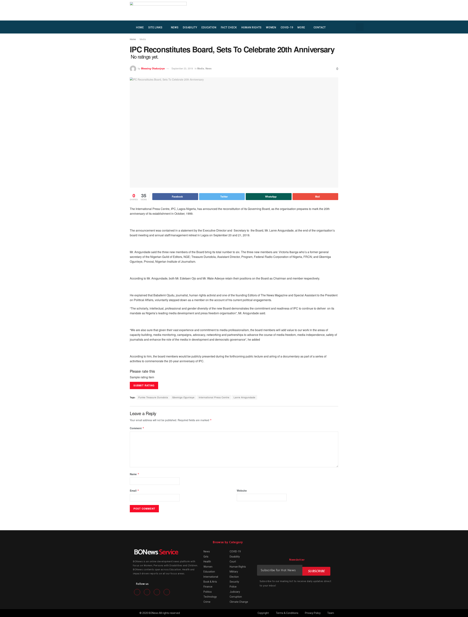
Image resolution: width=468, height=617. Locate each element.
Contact (320, 27)
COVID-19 (287, 27)
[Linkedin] (157, 592)
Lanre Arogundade (244, 397)
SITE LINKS (155, 27)
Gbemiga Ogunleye (183, 397)
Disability (190, 27)
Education (208, 27)
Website (242, 490)
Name (134, 474)
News (175, 27)
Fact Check (229, 27)
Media (143, 39)
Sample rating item (142, 377)
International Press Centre (214, 397)
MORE (301, 27)
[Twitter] (147, 592)
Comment (137, 428)
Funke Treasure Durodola (153, 397)
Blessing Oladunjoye (153, 68)
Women (271, 27)
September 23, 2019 (182, 68)
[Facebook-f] (137, 592)
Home (133, 39)
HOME (140, 27)
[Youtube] (167, 592)
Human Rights (251, 27)
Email (134, 490)
